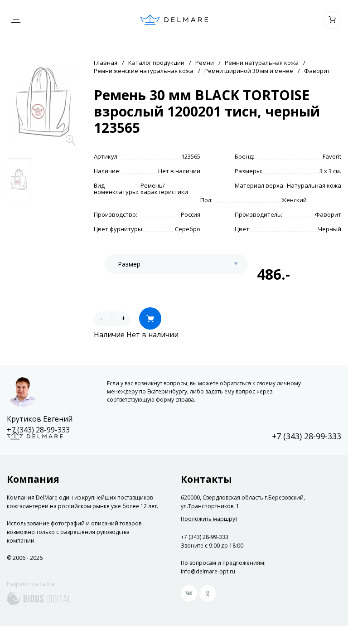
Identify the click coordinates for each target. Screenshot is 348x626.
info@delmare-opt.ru (208, 571)
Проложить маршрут (209, 519)
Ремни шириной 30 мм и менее (248, 71)
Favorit (332, 156)
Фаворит (317, 71)
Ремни (204, 62)
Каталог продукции (156, 62)
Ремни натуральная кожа (262, 62)
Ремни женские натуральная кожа (143, 71)
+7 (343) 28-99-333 (38, 430)
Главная (105, 62)
